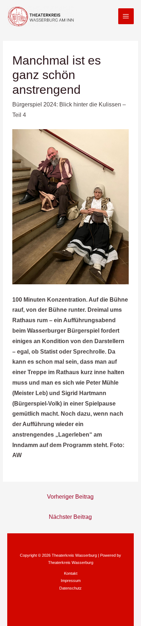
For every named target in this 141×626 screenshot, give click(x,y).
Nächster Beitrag (70, 517)
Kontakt (70, 573)
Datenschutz (70, 588)
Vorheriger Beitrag (70, 497)
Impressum (71, 580)
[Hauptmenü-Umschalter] (126, 16)
